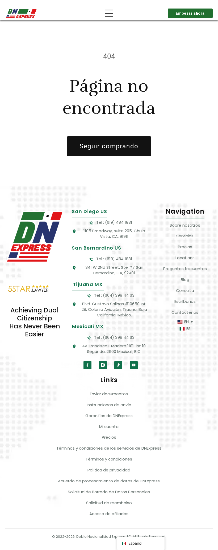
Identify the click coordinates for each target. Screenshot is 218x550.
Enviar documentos (109, 394)
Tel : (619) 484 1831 (114, 222)
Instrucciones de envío (109, 405)
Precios (185, 247)
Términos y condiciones (109, 459)
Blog (185, 279)
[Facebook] (87, 365)
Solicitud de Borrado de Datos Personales (109, 492)
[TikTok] (118, 365)
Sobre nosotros (185, 225)
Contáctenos (184, 312)
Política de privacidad (108, 470)
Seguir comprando (109, 146)
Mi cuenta (109, 426)
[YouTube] (134, 365)
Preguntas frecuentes (185, 268)
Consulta (185, 290)
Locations (185, 257)
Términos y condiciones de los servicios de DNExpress (108, 448)
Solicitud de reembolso (109, 503)
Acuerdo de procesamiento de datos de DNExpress (109, 481)
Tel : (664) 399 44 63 (114, 295)
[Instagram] (103, 365)
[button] (109, 13)
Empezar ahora (190, 13)
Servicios (185, 236)
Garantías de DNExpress (109, 415)
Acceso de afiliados (108, 513)
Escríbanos (185, 301)
